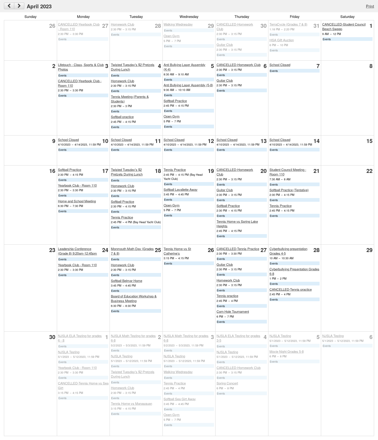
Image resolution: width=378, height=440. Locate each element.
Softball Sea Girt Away (180, 399)
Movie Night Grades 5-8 (287, 351)
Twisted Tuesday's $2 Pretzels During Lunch (127, 171)
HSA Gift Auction (282, 40)
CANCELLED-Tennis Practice (238, 248)
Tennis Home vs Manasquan (131, 403)
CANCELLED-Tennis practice (291, 289)
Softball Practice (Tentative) (289, 190)
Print (370, 6)
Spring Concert (227, 383)
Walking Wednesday (178, 24)
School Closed (280, 64)
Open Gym (172, 35)
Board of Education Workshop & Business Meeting (134, 298)
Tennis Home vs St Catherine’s (177, 251)
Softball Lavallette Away (181, 189)
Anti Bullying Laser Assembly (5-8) (188, 85)
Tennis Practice (122, 217)
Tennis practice (227, 295)
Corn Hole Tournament (233, 311)
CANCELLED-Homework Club (239, 64)
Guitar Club (225, 44)
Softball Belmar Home (126, 280)
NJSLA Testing (68, 352)
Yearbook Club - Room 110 (77, 185)
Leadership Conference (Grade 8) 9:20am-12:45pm (77, 251)
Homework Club (122, 24)
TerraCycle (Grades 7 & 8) (288, 24)
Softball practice (122, 116)
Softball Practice (175, 100)
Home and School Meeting (77, 201)
